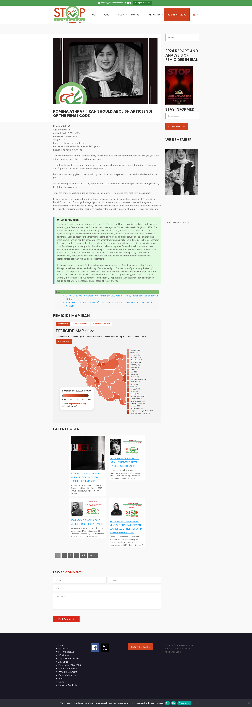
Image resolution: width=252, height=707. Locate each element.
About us (63, 661)
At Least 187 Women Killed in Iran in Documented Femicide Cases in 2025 (86, 477)
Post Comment (66, 619)
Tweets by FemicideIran (177, 222)
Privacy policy (184, 703)
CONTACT (135, 14)
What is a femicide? (68, 668)
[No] (248, 703)
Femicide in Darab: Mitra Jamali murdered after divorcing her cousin (124, 462)
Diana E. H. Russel (104, 223)
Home (61, 644)
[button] (167, 173)
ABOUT (107, 14)
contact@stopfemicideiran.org (113, 3)
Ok (167, 703)
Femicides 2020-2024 (69, 665)
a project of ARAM (143, 3)
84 (83, 555)
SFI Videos (63, 655)
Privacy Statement (67, 671)
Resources (63, 648)
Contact (62, 681)
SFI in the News (66, 651)
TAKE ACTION (154, 14)
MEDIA (121, 14)
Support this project (68, 658)
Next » (93, 555)
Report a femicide (140, 646)
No (173, 703)
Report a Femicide (67, 685)
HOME (93, 14)
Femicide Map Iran (68, 675)
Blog (60, 678)
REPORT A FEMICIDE (177, 14)
